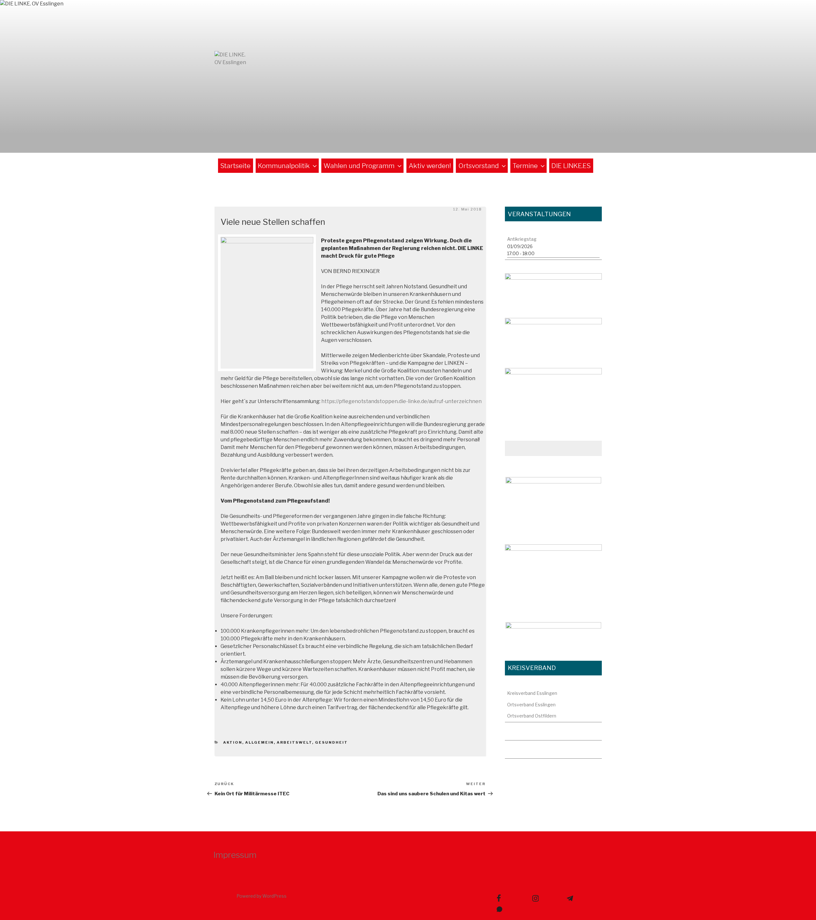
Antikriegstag (521, 239)
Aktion (232, 742)
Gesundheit (331, 742)
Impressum (235, 855)
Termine (525, 166)
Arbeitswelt (294, 742)
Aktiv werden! (430, 166)
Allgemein (259, 742)
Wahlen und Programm (359, 166)
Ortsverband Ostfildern (531, 715)
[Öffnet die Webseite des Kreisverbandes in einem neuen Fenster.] (553, 395)
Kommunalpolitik (284, 166)
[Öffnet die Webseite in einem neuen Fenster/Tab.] (553, 504)
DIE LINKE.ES (571, 166)
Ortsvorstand (478, 166)
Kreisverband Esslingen (532, 693)
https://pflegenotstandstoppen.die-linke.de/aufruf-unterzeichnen (401, 401)
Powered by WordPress (262, 896)
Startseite (235, 166)
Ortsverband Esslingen (531, 704)
